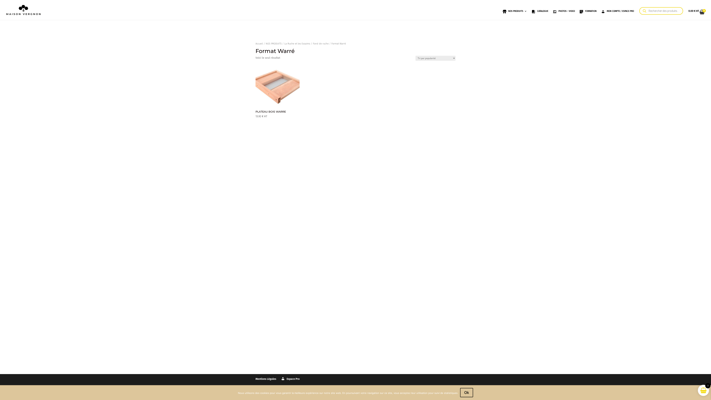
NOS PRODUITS (274, 43)
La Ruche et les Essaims (297, 43)
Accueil (259, 43)
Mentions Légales (266, 379)
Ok (466, 392)
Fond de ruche (321, 43)
